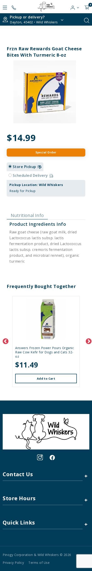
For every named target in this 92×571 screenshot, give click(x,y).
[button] (75, 6)
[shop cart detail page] (86, 6)
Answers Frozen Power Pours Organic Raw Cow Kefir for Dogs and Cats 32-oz (44, 352)
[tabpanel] (46, 188)
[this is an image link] (46, 431)
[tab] (10, 166)
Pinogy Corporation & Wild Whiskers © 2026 (37, 555)
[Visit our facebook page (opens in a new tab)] (52, 457)
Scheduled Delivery (31, 175)
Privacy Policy (13, 562)
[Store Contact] (14, 6)
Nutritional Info (27, 215)
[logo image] (46, 6)
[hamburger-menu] (5, 6)
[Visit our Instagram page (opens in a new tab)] (40, 457)
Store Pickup (25, 166)
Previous (4, 340)
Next (87, 340)
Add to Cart (46, 378)
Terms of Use (39, 562)
